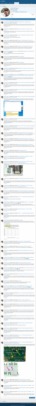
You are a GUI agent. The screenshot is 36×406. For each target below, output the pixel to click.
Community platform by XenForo (18, 405)
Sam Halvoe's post (17, 257)
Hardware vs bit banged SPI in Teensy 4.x (25, 40)
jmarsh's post (16, 74)
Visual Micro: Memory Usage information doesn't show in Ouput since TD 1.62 (19, 258)
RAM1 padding (20, 220)
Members (16, 3)
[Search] (35, 3)
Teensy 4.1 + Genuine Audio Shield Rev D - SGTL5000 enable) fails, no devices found (18, 336)
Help (31, 403)
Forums (6, 3)
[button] (7, 3)
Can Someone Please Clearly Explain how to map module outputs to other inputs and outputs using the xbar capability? (19, 75)
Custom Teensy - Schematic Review (23, 241)
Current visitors (2, 4)
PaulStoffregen (6, 21)
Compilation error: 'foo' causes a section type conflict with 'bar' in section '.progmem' (18, 286)
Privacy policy (28, 403)
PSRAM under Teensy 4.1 (22, 150)
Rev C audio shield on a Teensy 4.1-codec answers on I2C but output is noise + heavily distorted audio (18, 157)
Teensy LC (19, 280)
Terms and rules (23, 403)
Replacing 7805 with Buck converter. (24, 262)
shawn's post (16, 267)
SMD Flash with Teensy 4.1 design (23, 379)
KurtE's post (16, 51)
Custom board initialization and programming (25, 190)
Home (2, 3)
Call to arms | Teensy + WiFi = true (23, 299)
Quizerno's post (16, 202)
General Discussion (7, 316)
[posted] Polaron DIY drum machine (24, 246)
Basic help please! (20, 56)
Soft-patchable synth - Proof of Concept (24, 208)
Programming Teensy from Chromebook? (25, 132)
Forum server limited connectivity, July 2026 (25, 304)
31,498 (12, 14)
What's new (11, 3)
